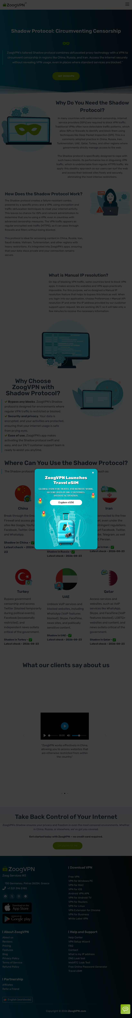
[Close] (93, 472)
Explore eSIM (66, 502)
